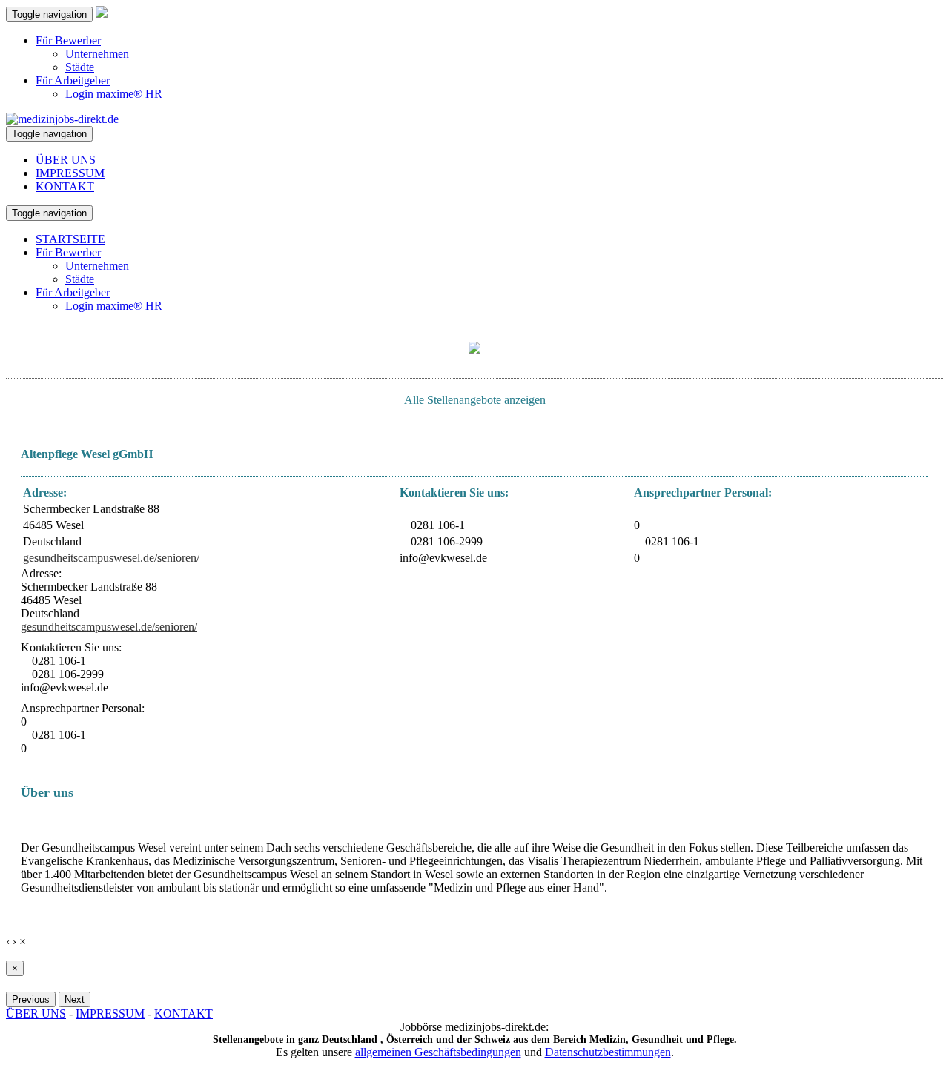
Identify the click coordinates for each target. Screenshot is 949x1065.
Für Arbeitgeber (73, 80)
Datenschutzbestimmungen (608, 1052)
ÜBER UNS (66, 159)
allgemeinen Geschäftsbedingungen (438, 1052)
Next (75, 999)
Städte (79, 67)
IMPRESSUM (70, 173)
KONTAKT (65, 186)
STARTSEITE (70, 239)
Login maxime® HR (113, 93)
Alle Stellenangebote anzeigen (475, 400)
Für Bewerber (68, 40)
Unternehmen (97, 53)
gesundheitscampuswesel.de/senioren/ (111, 557)
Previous (31, 999)
